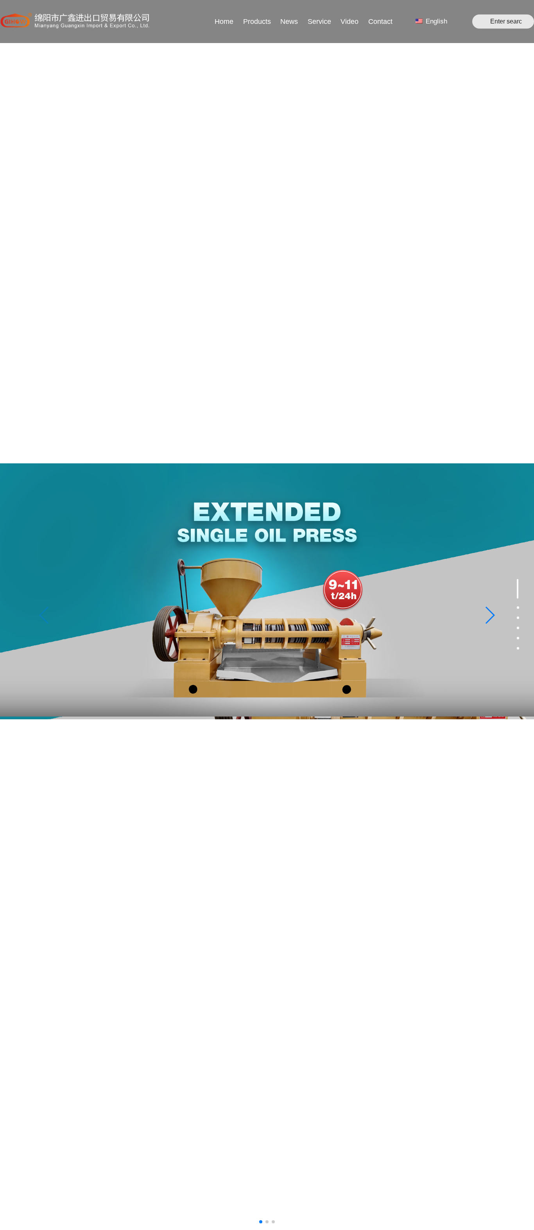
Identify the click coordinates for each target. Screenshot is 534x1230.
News (289, 21)
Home (224, 21)
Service (319, 21)
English (435, 21)
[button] (489, 615)
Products (257, 21)
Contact (380, 21)
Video (349, 21)
